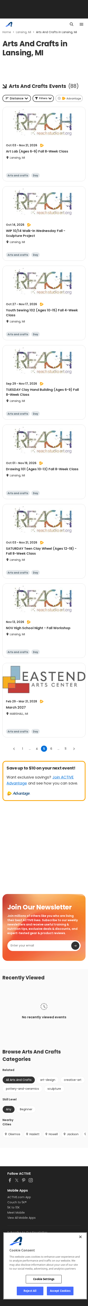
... (30, 749)
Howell (53, 1134)
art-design (47, 1080)
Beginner (26, 1109)
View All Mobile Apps (21, 1218)
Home (6, 32)
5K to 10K (13, 1207)
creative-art (72, 1080)
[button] (43, 98)
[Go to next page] (74, 749)
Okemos (14, 1134)
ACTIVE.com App (19, 1197)
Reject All (30, 1291)
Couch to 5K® (17, 1202)
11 (65, 749)
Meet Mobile (16, 1213)
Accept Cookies (60, 1291)
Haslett (34, 1134)
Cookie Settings (43, 1279)
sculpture (54, 1089)
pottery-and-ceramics (22, 1089)
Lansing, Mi (23, 32)
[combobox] (16, 98)
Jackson (73, 1134)
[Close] (80, 1236)
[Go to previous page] (14, 749)
